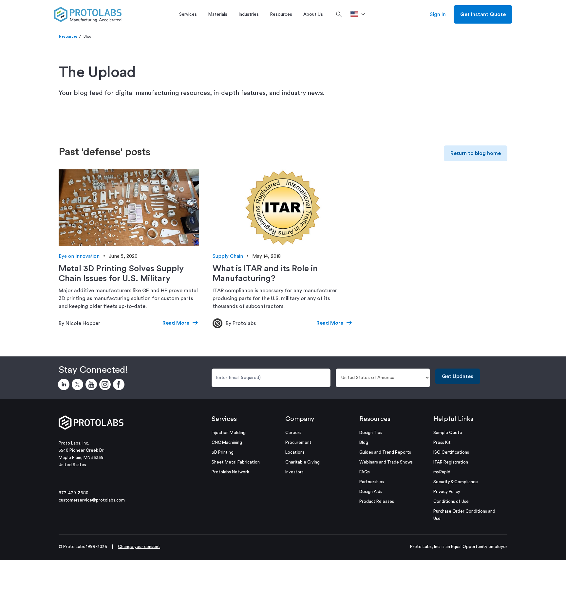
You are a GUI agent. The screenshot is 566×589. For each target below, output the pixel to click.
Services (224, 419)
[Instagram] (106, 385)
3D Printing (223, 452)
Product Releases (376, 501)
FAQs (364, 472)
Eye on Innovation (79, 256)
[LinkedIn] (65, 385)
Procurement (298, 442)
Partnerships (371, 482)
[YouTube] (92, 385)
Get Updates (457, 376)
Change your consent (139, 546)
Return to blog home (475, 153)
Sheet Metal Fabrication (236, 462)
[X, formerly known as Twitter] (78, 385)
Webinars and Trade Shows (386, 462)
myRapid (441, 472)
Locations (295, 452)
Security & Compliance (455, 482)
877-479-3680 (73, 493)
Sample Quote (447, 432)
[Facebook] (120, 385)
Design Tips (370, 432)
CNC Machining (227, 442)
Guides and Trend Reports (385, 452)
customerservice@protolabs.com (92, 500)
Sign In (438, 14)
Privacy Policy (446, 491)
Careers (293, 432)
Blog (363, 442)
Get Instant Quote (483, 14)
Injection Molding (229, 432)
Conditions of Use (451, 501)
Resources (68, 36)
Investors (294, 472)
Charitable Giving (302, 462)
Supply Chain (228, 256)
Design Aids (370, 491)
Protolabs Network (230, 472)
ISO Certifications (451, 452)
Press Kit (442, 442)
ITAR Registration (450, 462)
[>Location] (360, 14)
